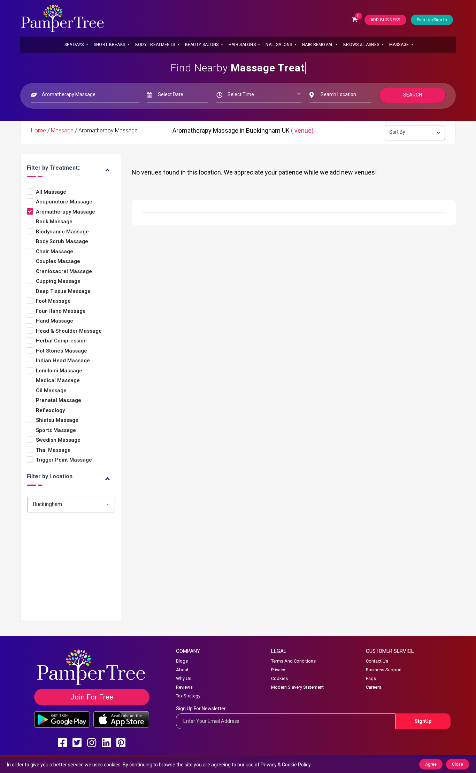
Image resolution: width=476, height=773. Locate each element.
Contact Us (377, 661)
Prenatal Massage (58, 400)
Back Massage (54, 222)
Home (38, 130)
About (182, 669)
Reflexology (50, 410)
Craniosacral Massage (64, 272)
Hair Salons (243, 44)
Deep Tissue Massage (63, 291)
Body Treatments (155, 44)
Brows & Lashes (362, 44)
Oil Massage (51, 391)
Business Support (384, 669)
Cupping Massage (58, 281)
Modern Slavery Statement (297, 687)
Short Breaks (110, 44)
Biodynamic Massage (62, 232)
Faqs (371, 678)
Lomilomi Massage (59, 371)
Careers (373, 687)
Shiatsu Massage (57, 420)
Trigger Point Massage (64, 460)
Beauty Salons (202, 44)
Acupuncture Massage (64, 202)
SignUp (423, 721)
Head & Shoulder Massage (69, 331)
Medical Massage (58, 381)
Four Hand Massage (61, 311)
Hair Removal (318, 44)
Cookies (279, 678)
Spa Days (74, 44)
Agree (431, 764)
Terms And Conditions (293, 661)
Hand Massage (54, 321)
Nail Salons (279, 44)
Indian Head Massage (63, 361)
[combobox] (70, 504)
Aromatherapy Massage (65, 212)
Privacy (278, 669)
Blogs (182, 661)
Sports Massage (56, 430)
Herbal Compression (61, 341)
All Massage (51, 192)
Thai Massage (53, 450)
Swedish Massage (58, 440)
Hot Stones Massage (61, 351)
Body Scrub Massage (62, 242)
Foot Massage (53, 301)
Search (412, 95)
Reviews (184, 687)
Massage (399, 44)
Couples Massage (58, 261)
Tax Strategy (188, 695)
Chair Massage (54, 252)
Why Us (183, 678)
